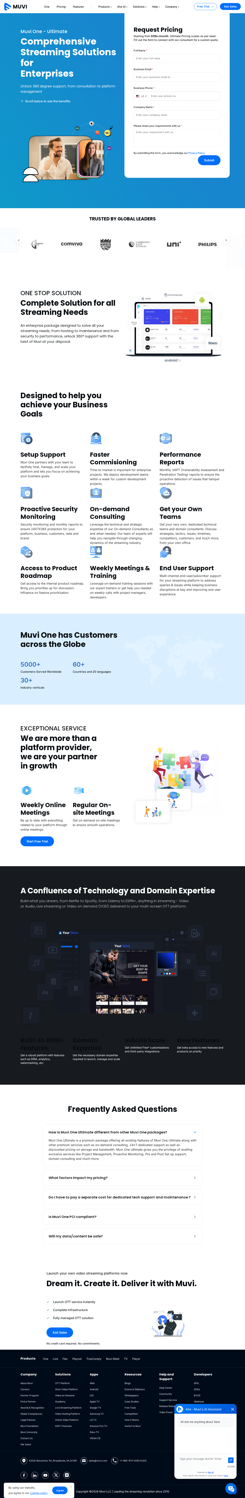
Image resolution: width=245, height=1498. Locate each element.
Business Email (143, 69)
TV (126, 1358)
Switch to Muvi (133, 1426)
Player (136, 1358)
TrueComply (93, 1358)
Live (55, 1358)
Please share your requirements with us (158, 125)
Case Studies (132, 1401)
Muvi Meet (112, 1358)
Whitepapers (131, 1395)
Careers (24, 1389)
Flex (65, 1358)
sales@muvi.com (98, 1460)
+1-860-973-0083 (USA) (133, 1460)
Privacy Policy (196, 152)
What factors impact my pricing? (78, 1177)
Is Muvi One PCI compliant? (72, 1216)
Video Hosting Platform (67, 1413)
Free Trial (203, 6)
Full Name (140, 50)
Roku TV (94, 1432)
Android (94, 1389)
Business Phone (144, 87)
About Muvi (26, 1383)
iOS (92, 1395)
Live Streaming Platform (68, 1407)
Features (78, 6)
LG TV (93, 1419)
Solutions (139, 6)
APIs (196, 1383)
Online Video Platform (67, 1419)
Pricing (61, 6)
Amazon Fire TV (98, 1426)
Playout (77, 1358)
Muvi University (29, 1432)
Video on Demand (64, 1395)
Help (155, 6)
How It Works (132, 1419)
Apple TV (95, 1401)
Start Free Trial (37, 841)
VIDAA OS (95, 1438)
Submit (209, 160)
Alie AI (121, 6)
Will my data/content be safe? (76, 1236)
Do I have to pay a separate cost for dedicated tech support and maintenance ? (120, 1197)
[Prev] (18, 239)
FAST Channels (63, 1426)
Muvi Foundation (29, 1426)
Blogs (128, 1383)
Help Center (165, 1387)
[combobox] (141, 96)
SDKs (197, 1389)
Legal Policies (27, 1419)
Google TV (95, 1407)
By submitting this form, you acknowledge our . (169, 152)
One (46, 6)
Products (104, 6)
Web (92, 1383)
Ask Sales (230, 6)
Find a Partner (28, 1401)
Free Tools (130, 1407)
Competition (131, 1413)
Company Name (144, 107)
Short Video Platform (66, 1389)
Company (171, 6)
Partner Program (29, 1395)
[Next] (226, 239)
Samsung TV (97, 1413)
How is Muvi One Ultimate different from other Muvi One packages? (108, 1132)
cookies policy (39, 1493)
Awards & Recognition (32, 1407)
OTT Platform (62, 1383)
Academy (60, 1401)
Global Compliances (31, 1413)
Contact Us (26, 1438)
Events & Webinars (135, 1389)
